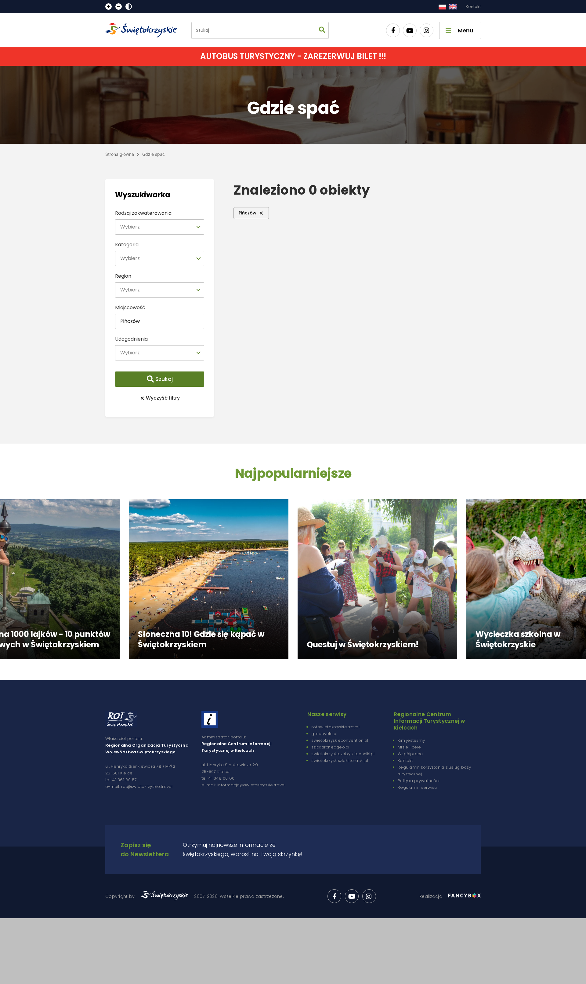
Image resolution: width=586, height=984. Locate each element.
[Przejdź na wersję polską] (442, 6)
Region (123, 276)
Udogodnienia (131, 338)
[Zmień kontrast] (128, 6)
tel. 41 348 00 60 (217, 778)
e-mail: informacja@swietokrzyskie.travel (243, 785)
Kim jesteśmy (411, 740)
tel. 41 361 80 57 (121, 780)
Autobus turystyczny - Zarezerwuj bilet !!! (293, 56)
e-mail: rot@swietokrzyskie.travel (139, 786)
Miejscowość (130, 307)
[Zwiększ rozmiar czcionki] (108, 6)
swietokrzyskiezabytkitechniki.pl (342, 754)
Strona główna (119, 154)
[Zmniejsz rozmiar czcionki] (118, 6)
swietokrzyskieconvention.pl (339, 740)
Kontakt (473, 6)
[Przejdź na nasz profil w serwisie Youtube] (410, 30)
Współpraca (410, 754)
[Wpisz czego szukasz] (322, 30)
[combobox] (159, 227)
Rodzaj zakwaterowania (143, 213)
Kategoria (127, 244)
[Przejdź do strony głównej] (143, 30)
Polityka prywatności (419, 781)
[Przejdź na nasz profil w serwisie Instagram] (426, 30)
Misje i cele (409, 747)
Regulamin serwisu (417, 787)
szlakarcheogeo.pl (330, 747)
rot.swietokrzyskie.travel (335, 727)
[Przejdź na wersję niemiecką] (453, 6)
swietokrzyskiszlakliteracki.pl (339, 760)
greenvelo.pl (324, 734)
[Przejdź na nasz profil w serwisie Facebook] (393, 30)
